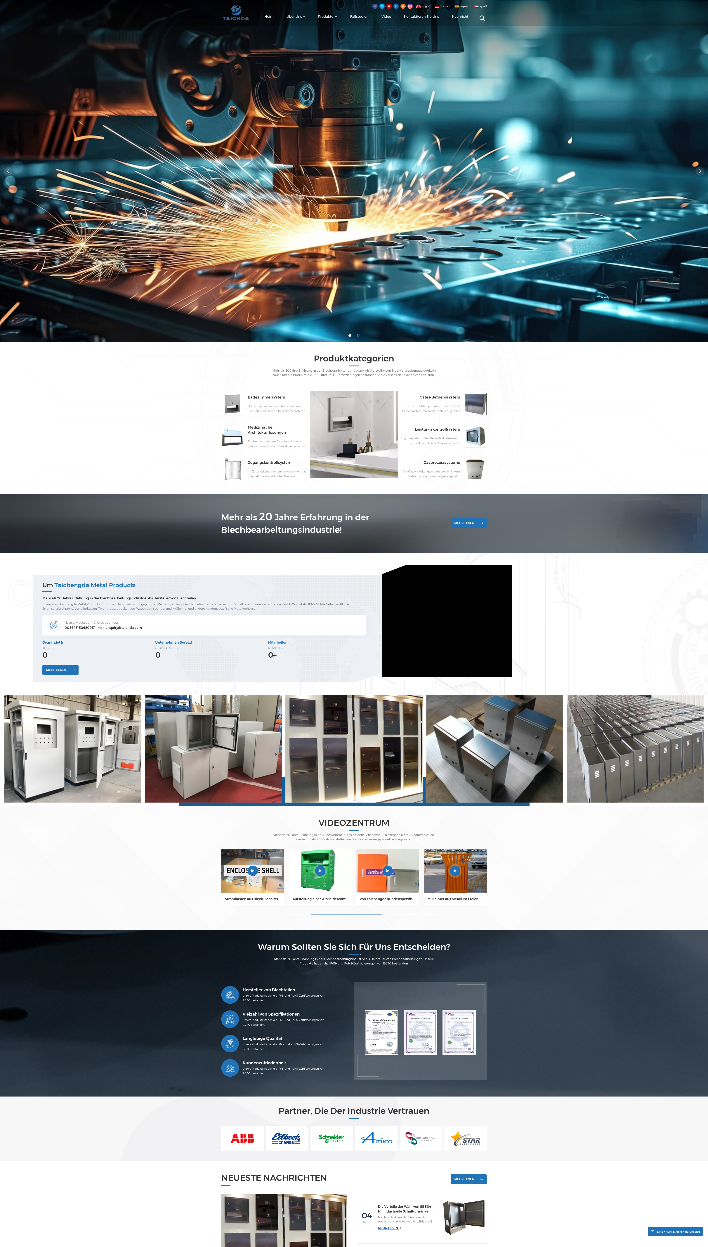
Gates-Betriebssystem (440, 397)
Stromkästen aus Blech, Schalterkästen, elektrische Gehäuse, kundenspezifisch (253, 899)
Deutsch (445, 6)
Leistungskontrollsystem (437, 429)
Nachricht (460, 17)
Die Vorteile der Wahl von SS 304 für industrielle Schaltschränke (404, 1209)
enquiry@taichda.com (123, 628)
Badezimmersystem (266, 397)
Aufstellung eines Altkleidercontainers (320, 899)
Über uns (294, 17)
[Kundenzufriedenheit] (230, 1068)
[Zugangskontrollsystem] (232, 469)
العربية (483, 6)
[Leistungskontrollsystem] (475, 436)
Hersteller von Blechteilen (269, 989)
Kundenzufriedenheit (264, 1062)
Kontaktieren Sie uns (421, 17)
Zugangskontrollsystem (269, 462)
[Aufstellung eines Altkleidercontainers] (320, 871)
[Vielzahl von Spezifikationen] (230, 1019)
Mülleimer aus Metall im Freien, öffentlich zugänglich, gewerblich (118, 899)
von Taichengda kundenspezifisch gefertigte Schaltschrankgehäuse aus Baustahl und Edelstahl (50, 899)
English (426, 6)
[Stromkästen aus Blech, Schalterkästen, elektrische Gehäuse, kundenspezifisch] (252, 871)
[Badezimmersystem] (354, 447)
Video (386, 17)
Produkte (326, 17)
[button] (349, 335)
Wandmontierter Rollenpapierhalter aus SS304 (185, 899)
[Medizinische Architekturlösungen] (232, 436)
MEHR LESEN (464, 523)
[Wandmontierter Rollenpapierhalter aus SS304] (185, 871)
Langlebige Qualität (262, 1038)
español (465, 6)
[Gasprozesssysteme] (475, 469)
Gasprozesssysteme (442, 462)
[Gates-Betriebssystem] (475, 404)
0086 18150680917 (80, 628)
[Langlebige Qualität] (230, 1043)
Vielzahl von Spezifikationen (271, 1014)
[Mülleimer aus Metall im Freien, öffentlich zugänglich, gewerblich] (117, 871)
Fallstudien (359, 17)
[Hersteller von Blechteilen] (230, 995)
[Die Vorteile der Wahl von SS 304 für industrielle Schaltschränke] (464, 1217)
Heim (269, 17)
